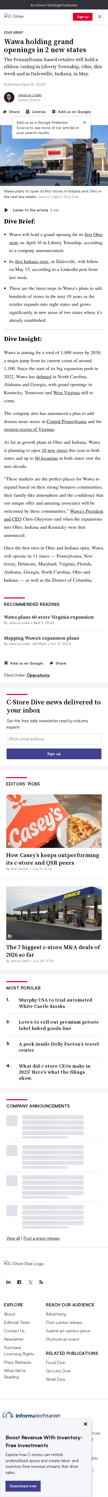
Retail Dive (55, 1379)
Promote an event (62, 1339)
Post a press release (41, 1238)
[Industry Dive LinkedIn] (8, 1282)
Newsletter (14, 1339)
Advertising (56, 1314)
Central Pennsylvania (67, 421)
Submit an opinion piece (68, 1330)
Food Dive (55, 1362)
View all (13, 1238)
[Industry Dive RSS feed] (41, 1282)
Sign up (83, 17)
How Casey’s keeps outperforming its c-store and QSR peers (52, 859)
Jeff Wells (39, 644)
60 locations (46, 458)
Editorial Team (17, 1322)
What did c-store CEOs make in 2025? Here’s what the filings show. (55, 1072)
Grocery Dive (58, 1370)
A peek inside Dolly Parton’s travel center (59, 1047)
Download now (23, 1486)
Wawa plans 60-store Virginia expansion (49, 617)
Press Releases (17, 1362)
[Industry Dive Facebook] (19, 1282)
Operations (38, 675)
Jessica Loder (30, 95)
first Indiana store (31, 261)
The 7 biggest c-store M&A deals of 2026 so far (53, 951)
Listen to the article (36, 210)
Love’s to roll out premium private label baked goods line (59, 1025)
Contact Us (14, 1330)
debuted (43, 376)
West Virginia (66, 392)
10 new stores (55, 450)
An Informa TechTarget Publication (54, 5)
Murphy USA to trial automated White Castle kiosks (56, 1003)
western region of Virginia (29, 429)
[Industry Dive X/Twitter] (30, 1282)
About (9, 1314)
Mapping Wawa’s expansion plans (41, 638)
